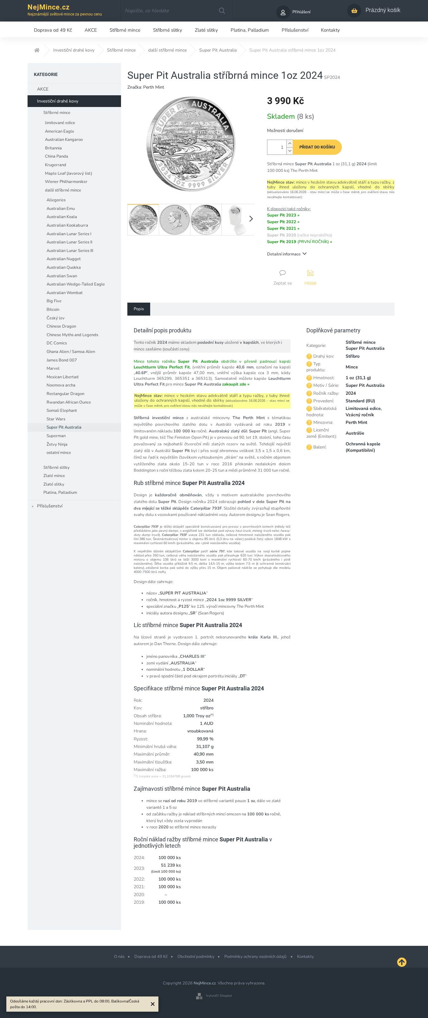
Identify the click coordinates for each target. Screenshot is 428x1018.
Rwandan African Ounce (69, 402)
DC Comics (57, 343)
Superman (56, 436)
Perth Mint (356, 422)
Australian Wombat (65, 293)
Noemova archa (61, 385)
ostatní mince (59, 453)
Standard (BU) (360, 401)
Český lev (56, 318)
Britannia (53, 148)
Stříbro (353, 356)
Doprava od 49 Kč (151, 956)
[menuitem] (53, 29)
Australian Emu (61, 208)
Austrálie (355, 433)
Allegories (56, 200)
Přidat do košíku (317, 147)
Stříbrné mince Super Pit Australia (365, 345)
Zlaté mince (54, 476)
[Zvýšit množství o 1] (289, 143)
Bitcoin (53, 309)
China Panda (56, 156)
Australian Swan (62, 276)
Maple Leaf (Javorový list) (68, 173)
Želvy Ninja (57, 444)
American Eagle (59, 131)
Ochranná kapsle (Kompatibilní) (363, 447)
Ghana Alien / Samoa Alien (71, 352)
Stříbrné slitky (56, 467)
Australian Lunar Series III (70, 251)
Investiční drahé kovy (57, 101)
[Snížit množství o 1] (289, 150)
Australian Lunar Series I (69, 234)
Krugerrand (55, 165)
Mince (352, 367)
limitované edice (60, 123)
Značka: (145, 87)
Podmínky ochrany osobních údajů (255, 956)
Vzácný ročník (360, 415)
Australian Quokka (64, 267)
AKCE (42, 89)
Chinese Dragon (61, 326)
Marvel (53, 368)
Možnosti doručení (285, 131)
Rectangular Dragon (65, 394)
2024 (351, 393)
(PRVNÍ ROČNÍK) (299, 242)
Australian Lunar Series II (69, 242)
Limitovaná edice (363, 408)
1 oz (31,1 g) (358, 378)
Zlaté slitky (53, 484)
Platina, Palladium (60, 492)
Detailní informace (284, 254)
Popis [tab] (139, 309)
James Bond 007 (62, 360)
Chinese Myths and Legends (72, 335)
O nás (119, 956)
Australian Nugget (64, 259)
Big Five (54, 301)
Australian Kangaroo (64, 139)
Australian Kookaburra (67, 225)
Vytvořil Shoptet (219, 995)
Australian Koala (62, 217)
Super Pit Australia (64, 427)
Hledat (222, 11)
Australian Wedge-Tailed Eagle (76, 284)
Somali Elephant (62, 410)
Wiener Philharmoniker (66, 182)
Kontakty (305, 956)
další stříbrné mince (63, 190)
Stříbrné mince (56, 113)
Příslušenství (49, 506)
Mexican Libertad (63, 377)
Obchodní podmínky (195, 956)
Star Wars (56, 419)
